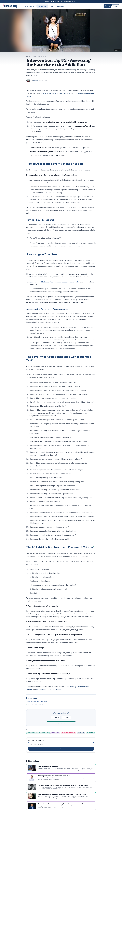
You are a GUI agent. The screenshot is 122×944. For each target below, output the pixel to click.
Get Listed (60, 6)
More (51, 6)
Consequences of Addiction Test (36, 701)
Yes (57, 717)
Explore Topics (42, 6)
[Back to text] (46, 701)
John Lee (35, 80)
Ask (116, 6)
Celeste (118, 50)
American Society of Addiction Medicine (38, 732)
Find (108, 6)
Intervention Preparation (68, 732)
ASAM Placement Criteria (34, 704)
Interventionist (55, 732)
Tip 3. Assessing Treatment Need (48, 689)
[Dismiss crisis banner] (120, 1)
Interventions (42, 56)
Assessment (81, 732)
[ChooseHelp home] (11, 6)
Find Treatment (30, 6)
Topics (34, 56)
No (67, 717)
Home (28, 56)
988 (58, 1)
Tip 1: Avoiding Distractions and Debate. (55, 93)
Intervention (90, 732)
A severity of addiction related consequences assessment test (54, 282)
